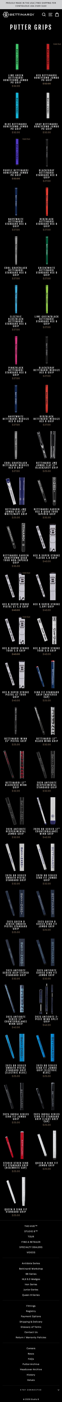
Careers (31, 1348)
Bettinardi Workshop (31, 1268)
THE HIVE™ (31, 1226)
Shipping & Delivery (31, 1321)
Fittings (31, 1305)
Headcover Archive (31, 1369)
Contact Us (31, 1332)
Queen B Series (31, 1295)
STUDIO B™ (31, 1231)
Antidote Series (31, 1263)
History (31, 1374)
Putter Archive (31, 1364)
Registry (31, 1311)
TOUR (31, 1236)
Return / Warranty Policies (31, 1337)
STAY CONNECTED (31, 1390)
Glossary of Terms (31, 1327)
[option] (31, 5)
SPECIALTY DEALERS (31, 1247)
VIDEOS (31, 1252)
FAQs (31, 1359)
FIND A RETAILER (30, 1242)
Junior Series (31, 1289)
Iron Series (31, 1284)
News (31, 1353)
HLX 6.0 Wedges (31, 1279)
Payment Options (31, 1316)
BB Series (31, 1274)
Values (31, 1380)
